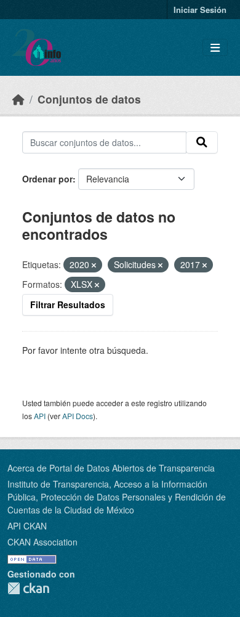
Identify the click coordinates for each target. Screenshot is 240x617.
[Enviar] (202, 142)
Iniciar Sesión (200, 9)
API (40, 416)
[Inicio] (18, 99)
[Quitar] (94, 265)
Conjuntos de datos (89, 99)
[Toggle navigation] (215, 48)
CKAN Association (42, 542)
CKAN (28, 588)
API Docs (77, 416)
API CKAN (27, 526)
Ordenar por (47, 179)
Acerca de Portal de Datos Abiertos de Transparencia (111, 468)
